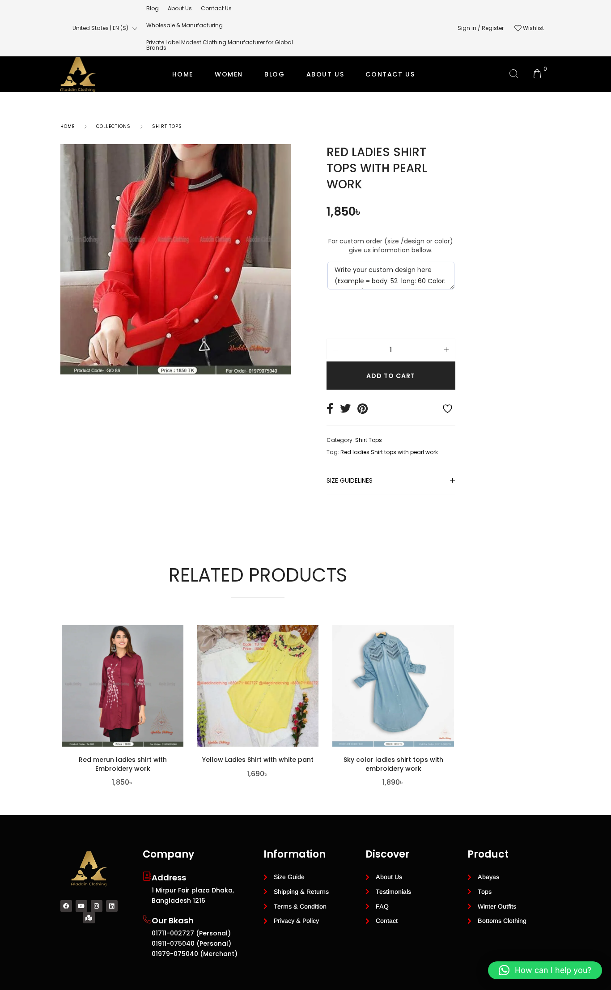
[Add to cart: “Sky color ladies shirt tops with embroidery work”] (452, 686)
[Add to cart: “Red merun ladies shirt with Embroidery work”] (181, 686)
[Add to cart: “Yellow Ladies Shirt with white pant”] (317, 686)
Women (229, 74)
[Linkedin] (112, 906)
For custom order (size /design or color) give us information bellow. (390, 246)
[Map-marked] (89, 917)
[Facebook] (66, 906)
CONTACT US (390, 74)
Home (182, 74)
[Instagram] (96, 906)
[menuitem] (152, 8)
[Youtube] (81, 906)
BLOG (274, 74)
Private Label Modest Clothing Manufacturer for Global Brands (304, 110)
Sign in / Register (481, 28)
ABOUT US (325, 74)
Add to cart (390, 375)
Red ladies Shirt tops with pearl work (389, 452)
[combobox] (105, 28)
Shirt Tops (368, 440)
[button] (545, 970)
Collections (113, 126)
